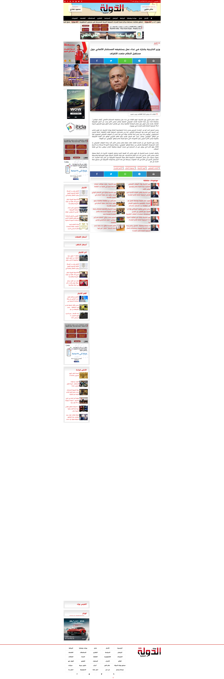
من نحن (107, 670)
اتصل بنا (70, 670)
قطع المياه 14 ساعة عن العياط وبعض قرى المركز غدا (76, 22)
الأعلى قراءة (81, 370)
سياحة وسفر (120, 670)
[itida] (76, 127)
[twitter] (78, 1)
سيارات (70, 665)
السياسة (107, 18)
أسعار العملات (81, 237)
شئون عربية (82, 665)
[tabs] (64, 1)
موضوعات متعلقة (150, 180)
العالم (120, 661)
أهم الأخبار (82, 293)
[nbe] (112, 36)
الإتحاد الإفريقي (153, 168)
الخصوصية (83, 670)
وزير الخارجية (141, 168)
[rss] (73, 1)
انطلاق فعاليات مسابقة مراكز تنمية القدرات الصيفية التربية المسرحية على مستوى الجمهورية (136, 22)
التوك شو (71, 661)
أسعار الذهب (81, 244)
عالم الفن (107, 665)
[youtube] (76, 1)
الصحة (83, 657)
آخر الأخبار (82, 252)
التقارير (99, 18)
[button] (66, 629)
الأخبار (146, 18)
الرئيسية (119, 648)
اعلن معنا (95, 670)
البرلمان (115, 18)
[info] (67, 1)
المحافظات (91, 18)
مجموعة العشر (130, 168)
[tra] (76, 171)
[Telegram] (139, 61)
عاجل (140, 18)
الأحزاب (108, 661)
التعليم (83, 661)
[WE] (76, 75)
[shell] (76, 53)
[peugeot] (76, 104)
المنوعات (75, 18)
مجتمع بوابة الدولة (119, 665)
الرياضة (122, 18)
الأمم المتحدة (118, 168)
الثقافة (95, 657)
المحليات (95, 661)
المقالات (70, 657)
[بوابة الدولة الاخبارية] (76, 629)
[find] (70, 1)
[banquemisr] (112, 27)
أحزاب (95, 665)
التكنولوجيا (107, 657)
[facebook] (81, 1)
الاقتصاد (83, 18)
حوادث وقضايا (132, 18)
